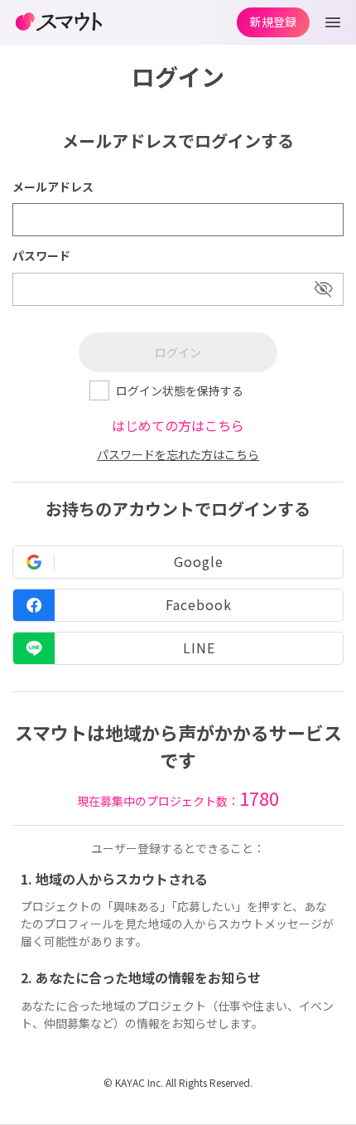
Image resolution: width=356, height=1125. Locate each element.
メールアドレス (53, 186)
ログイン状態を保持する (179, 390)
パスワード (41, 255)
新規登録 (273, 21)
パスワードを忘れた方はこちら (178, 454)
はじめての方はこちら (178, 425)
